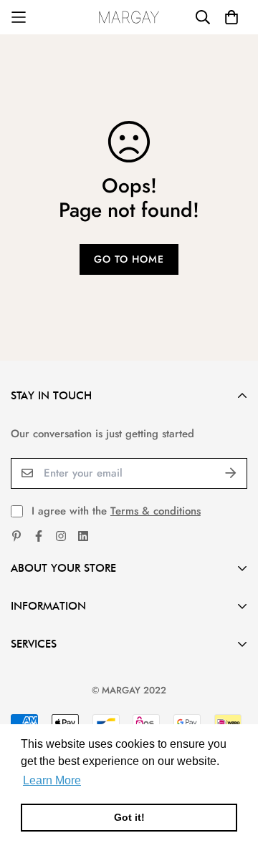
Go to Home (129, 259)
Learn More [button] (52, 780)
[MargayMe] (129, 17)
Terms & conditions (155, 511)
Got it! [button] (129, 817)
